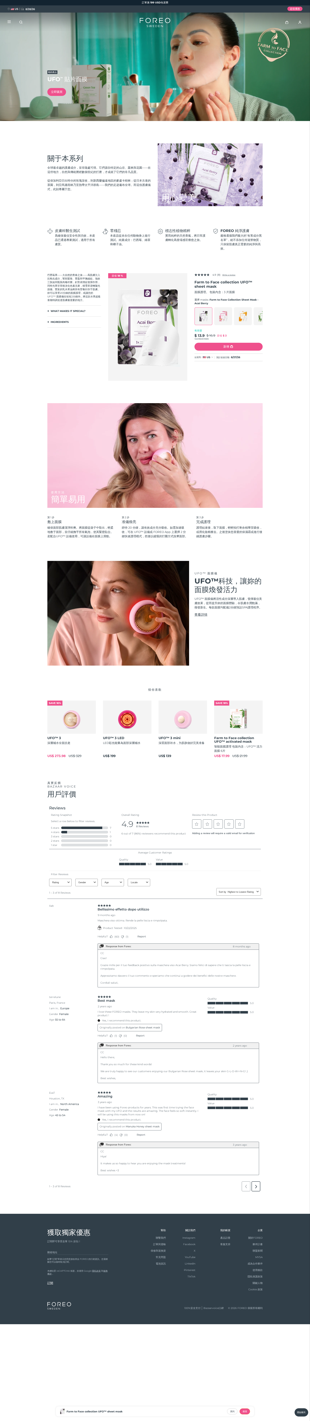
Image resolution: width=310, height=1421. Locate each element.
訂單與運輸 (159, 1244)
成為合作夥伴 (255, 1263)
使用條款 (258, 1270)
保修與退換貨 (158, 1250)
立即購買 (56, 92)
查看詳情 (200, 615)
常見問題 (161, 1257)
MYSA (259, 1257)
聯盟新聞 (258, 1250)
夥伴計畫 (258, 1244)
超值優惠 (295, 8)
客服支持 (225, 1244)
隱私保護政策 (255, 1276)
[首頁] (155, 23)
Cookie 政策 (255, 1289)
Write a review (228, 275)
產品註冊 (225, 1237)
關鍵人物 (258, 1283)
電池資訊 (161, 1263)
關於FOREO (255, 1237)
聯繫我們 (161, 1237)
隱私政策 (96, 1271)
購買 (245, 1411)
